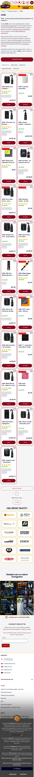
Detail (8, 104)
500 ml (4, 96)
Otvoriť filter (17, 59)
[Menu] (32, 2)
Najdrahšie (22, 65)
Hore (17, 502)
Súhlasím (18, 768)
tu (21, 735)
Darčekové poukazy (6, 692)
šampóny (19, 40)
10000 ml (4, 357)
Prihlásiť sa (6, 645)
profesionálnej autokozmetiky (9, 25)
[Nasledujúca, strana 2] (17, 493)
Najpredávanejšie (6, 68)
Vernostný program (6, 704)
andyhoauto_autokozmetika (19, 617)
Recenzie (3, 698)
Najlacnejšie (14, 65)
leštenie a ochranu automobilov (21, 29)
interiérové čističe (6, 42)
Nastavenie (12, 774)
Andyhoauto (7, 672)
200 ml (4, 283)
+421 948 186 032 (8, 659)
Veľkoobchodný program (8, 695)
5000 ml (4, 134)
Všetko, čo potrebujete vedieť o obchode (12, 689)
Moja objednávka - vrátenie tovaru (10, 707)
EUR (16, 2)
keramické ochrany (16, 42)
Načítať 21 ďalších (17, 488)
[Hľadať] (19, 2)
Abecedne (16, 68)
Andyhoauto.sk (7, 666)
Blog (2, 701)
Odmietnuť (23, 774)
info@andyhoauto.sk (9, 663)
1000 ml (9, 96)
